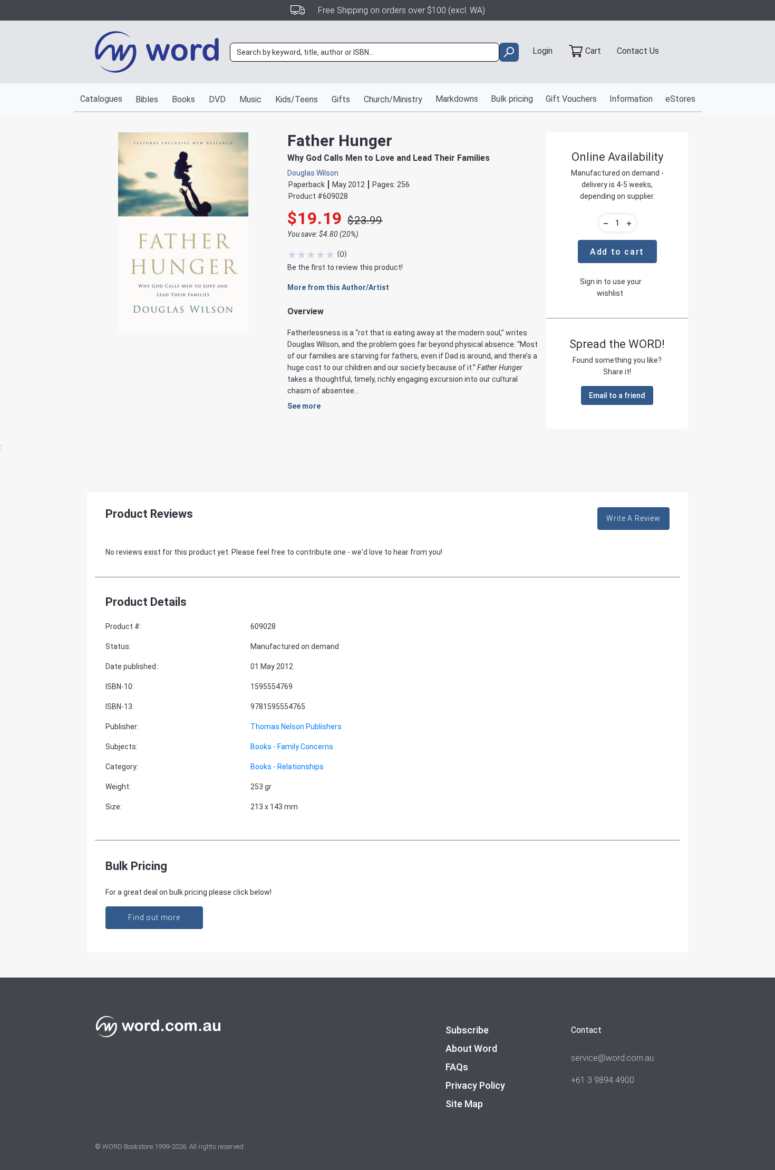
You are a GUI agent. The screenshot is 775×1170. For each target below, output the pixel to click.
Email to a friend (617, 395)
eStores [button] (680, 99)
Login (542, 51)
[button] (604, 223)
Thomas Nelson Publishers (296, 726)
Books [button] (183, 99)
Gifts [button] (341, 99)
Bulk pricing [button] (512, 99)
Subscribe (467, 1030)
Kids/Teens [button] (296, 99)
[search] (509, 52)
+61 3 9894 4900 (602, 1080)
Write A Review (633, 518)
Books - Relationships (287, 766)
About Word (471, 1048)
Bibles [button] (146, 99)
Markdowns (456, 99)
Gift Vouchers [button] (571, 99)
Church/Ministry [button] (393, 99)
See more (304, 406)
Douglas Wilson (312, 173)
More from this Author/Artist (338, 287)
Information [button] (631, 99)
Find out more (154, 917)
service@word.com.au (612, 1058)
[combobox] (364, 52)
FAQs (456, 1066)
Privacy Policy (475, 1085)
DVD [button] (217, 99)
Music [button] (250, 99)
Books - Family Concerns (291, 746)
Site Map (464, 1103)
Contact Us (638, 51)
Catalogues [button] (101, 99)
